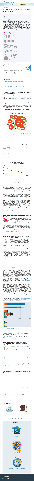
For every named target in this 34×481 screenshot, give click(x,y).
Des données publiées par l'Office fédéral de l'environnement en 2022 (13, 283)
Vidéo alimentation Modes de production (9, 331)
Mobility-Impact (17, 452)
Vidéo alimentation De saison (7, 328)
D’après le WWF (13, 271)
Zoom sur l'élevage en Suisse (8, 210)
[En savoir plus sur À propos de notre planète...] (9, 408)
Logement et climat (7, 398)
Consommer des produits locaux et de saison (11, 88)
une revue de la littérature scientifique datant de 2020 (13, 200)
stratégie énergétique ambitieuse (25, 298)
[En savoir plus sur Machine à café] (23, 408)
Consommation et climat (7, 400)
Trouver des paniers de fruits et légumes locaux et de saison (13, 333)
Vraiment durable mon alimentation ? (17, 468)
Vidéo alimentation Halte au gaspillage (9, 260)
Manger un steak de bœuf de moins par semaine (11, 84)
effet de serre (28, 17)
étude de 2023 (10, 137)
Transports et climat (7, 397)
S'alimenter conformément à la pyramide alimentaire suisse (13, 81)
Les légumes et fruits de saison (8, 336)
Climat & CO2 (6, 7)
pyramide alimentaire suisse (13, 97)
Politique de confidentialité (6, 478)
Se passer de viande (7, 83)
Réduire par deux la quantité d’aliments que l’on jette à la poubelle (14, 86)
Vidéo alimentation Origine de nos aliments (9, 330)
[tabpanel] (10, 411)
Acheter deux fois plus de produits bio (10, 89)
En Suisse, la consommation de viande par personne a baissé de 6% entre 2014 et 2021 (16, 225)
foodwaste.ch (12, 262)
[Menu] (30, 2)
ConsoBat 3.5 (17, 436)
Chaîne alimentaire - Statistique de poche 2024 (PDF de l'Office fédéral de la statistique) (16, 394)
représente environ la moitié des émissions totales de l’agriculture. (15, 229)
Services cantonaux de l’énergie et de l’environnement (11, 4)
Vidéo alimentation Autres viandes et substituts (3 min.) (12, 231)
